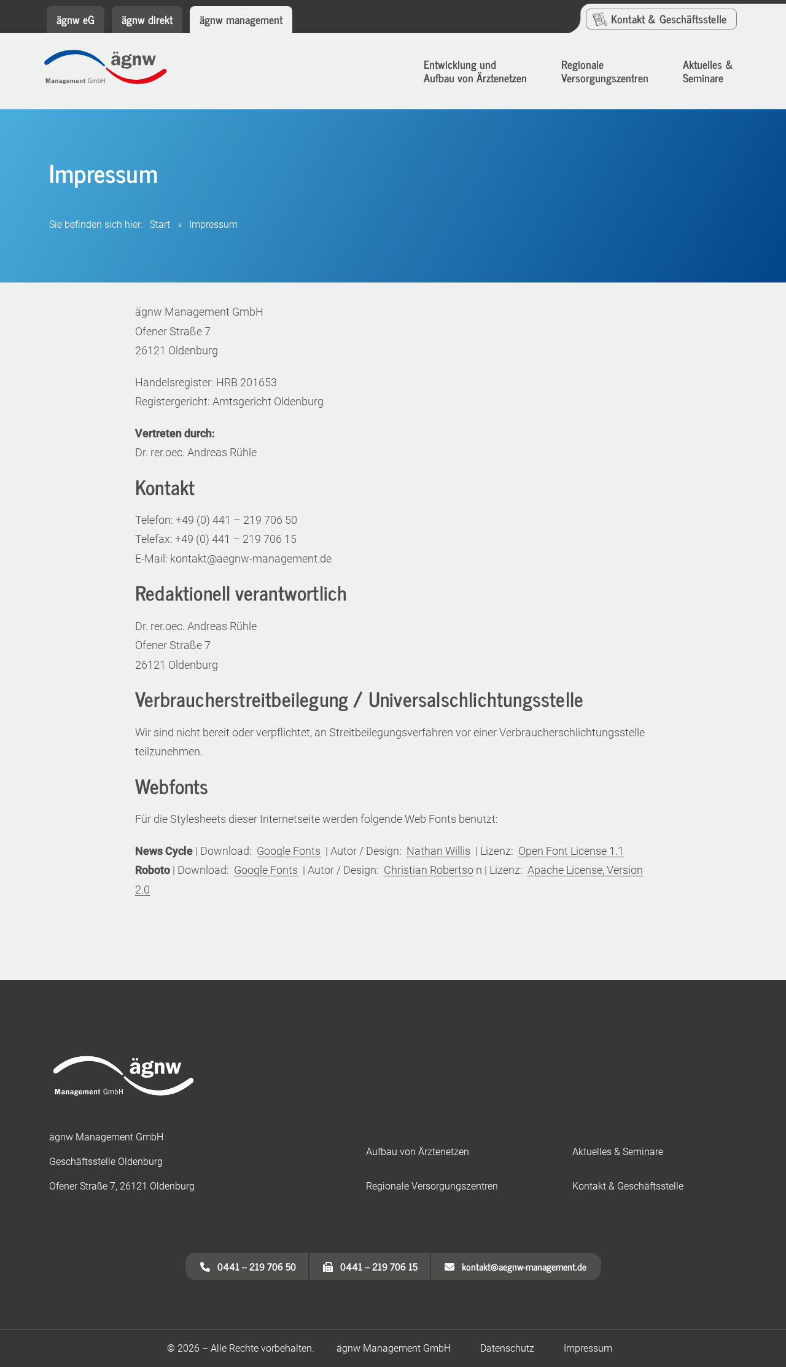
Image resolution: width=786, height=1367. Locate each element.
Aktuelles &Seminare (708, 71)
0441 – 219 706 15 (375, 1266)
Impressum (588, 1348)
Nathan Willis (438, 850)
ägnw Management (114, 72)
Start (160, 224)
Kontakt (668, 18)
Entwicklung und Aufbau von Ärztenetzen (475, 71)
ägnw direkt (147, 19)
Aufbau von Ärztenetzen (417, 1152)
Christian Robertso (428, 869)
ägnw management (241, 19)
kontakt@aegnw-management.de (520, 1266)
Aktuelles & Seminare (617, 1152)
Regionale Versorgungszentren (604, 71)
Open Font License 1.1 (571, 850)
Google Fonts (289, 850)
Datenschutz (507, 1348)
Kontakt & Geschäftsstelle (627, 1186)
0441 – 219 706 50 (253, 1266)
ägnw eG (75, 19)
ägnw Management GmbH (394, 1348)
